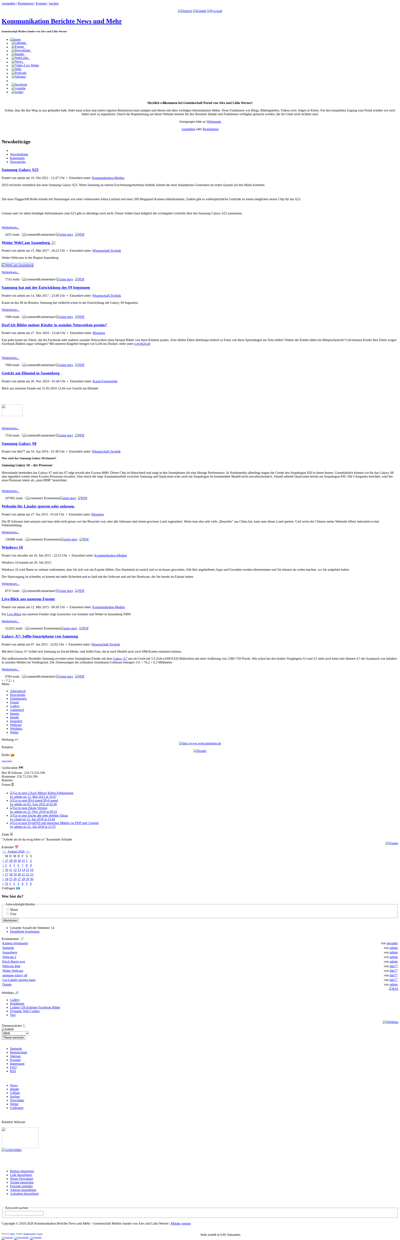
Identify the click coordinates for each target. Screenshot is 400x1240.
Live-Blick (14, 614)
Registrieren (26, 3)
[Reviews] (19, 72)
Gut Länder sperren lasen (18, 980)
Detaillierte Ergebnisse (25, 931)
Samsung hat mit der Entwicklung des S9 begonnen (46, 287)
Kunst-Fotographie (105, 381)
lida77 (394, 966)
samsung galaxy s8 (14, 975)
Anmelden (8, 3)
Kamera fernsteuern (15, 943)
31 (23, 860)
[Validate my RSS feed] (35, 1238)
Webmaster (214, 121)
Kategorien (17, 158)
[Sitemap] (18, 76)
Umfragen (16, 1108)
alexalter (392, 943)
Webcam (15, 725)
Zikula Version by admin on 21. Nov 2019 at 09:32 (33, 809)
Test (12, 1015)
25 (10, 879)
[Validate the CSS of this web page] (7, 1238)
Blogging (99, 333)
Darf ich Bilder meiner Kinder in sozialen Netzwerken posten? (54, 325)
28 (10, 860)
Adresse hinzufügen (23, 1190)
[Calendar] (19, 42)
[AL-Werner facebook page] (19, 84)
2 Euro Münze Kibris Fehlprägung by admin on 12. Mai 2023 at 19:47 (41, 794)
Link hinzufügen (21, 1175)
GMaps (15, 1093)
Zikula (12, 1234)
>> (27, 851)
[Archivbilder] (12, 1150)
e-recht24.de (142, 343)
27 (6, 860)
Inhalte (14, 717)
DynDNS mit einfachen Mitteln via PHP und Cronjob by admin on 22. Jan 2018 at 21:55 (54, 824)
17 (6, 874)
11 (10, 870)
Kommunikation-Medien (108, 178)
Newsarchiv (18, 162)
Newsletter (17, 1100)
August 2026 (16, 851)
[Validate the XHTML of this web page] (21, 1238)
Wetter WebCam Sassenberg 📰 (29, 242)
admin (394, 948)
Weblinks (16, 728)
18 (10, 874)
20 (19, 874)
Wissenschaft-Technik (106, 250)
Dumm (6, 984)
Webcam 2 (9, 957)
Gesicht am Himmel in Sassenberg (31, 373)
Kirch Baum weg (13, 961)
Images (14, 713)
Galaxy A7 (120, 658)
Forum (14, 702)
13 (19, 870)
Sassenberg (9, 952)
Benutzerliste (18, 1052)
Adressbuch (18, 691)
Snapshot (16, 721)
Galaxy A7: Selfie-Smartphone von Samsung (40, 636)
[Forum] (18, 46)
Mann (14, 909)
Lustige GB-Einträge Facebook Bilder (35, 1007)
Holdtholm (17, 1003)
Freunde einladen (21, 1186)
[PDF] (80, 234)
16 (31, 870)
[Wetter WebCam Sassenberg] (17, 265)
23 (31, 874)
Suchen (54, 3)
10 (6, 870)
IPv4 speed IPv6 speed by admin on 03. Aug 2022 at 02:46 (34, 802)
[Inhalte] (18, 54)
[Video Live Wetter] (25, 65)
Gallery (15, 706)
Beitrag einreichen (22, 1171)
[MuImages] (200, 751)
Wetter (14, 732)
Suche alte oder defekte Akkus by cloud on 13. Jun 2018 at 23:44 (39, 817)
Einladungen (18, 698)
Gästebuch (17, 710)
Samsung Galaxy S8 (19, 443)
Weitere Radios (7, 761)
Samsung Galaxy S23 (20, 170)
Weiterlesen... (10, 227)
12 (15, 870)
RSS (13, 1071)
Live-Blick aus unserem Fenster (28, 599)
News (14, 1085)
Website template (29, 1234)
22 (27, 874)
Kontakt (41, 3)
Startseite (8, 948)
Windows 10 (12, 547)
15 (27, 870)
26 (15, 879)
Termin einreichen (22, 1182)
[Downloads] (22, 50)
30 (19, 860)
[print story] (65, 234)
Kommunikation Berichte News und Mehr (62, 21)
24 (6, 879)
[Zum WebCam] (20, 1147)
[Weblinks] (21, 57)
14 (23, 870)
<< (4, 851)
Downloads (17, 695)
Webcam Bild (11, 966)
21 (23, 874)
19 (15, 874)
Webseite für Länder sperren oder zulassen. (38, 506)
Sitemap (15, 1056)
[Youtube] (18, 88)
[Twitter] (17, 92)
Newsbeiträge (19, 154)
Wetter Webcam (12, 970)
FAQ (13, 1067)
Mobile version (181, 1223)
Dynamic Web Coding (25, 1011)
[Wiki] (16, 69)
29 (15, 860)
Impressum (17, 1063)
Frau (13, 914)
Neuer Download (21, 1178)
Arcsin (40, 1234)
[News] (18, 61)
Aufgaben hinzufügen (24, 1193)
